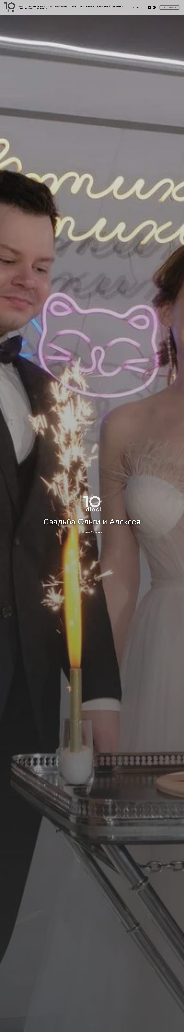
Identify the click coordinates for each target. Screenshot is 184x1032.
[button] (170, 7)
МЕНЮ (21, 6)
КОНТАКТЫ (42, 8)
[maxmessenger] (154, 7)
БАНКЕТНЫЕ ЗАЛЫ (36, 6)
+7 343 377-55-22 (138, 7)
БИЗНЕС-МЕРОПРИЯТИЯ (83, 6)
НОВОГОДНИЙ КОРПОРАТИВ (110, 6)
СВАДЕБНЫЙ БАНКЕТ (58, 6)
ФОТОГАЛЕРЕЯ (27, 8)
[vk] (149, 7)
